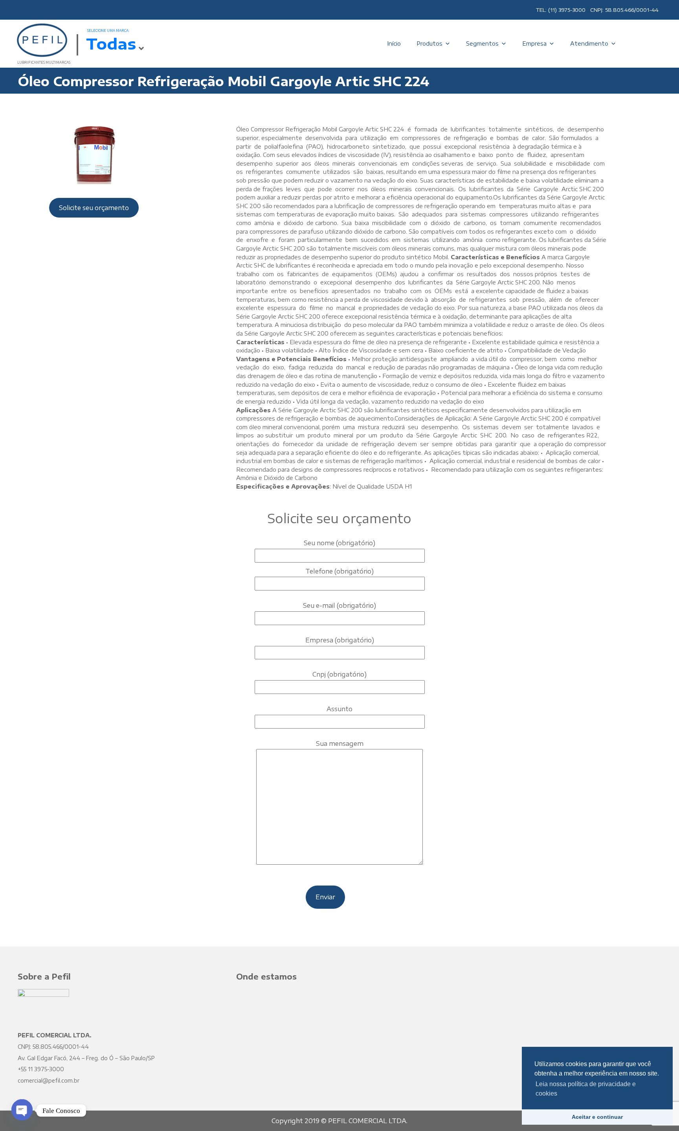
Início (394, 43)
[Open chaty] (22, 1110)
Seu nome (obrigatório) (339, 543)
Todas (111, 43)
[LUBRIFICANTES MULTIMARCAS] (41, 39)
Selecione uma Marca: (108, 31)
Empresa (534, 43)
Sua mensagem (339, 743)
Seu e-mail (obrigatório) (339, 605)
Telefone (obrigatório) (339, 571)
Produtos (429, 43)
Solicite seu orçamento (94, 208)
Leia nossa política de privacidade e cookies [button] (586, 1089)
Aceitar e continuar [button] (597, 1117)
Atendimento (589, 43)
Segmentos (482, 43)
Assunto (339, 709)
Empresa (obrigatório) (339, 640)
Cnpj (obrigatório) (339, 674)
